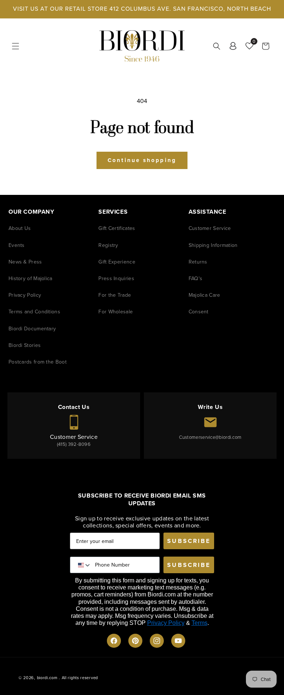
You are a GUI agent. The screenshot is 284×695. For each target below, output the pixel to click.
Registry (108, 245)
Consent (199, 312)
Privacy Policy (25, 295)
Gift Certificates (116, 228)
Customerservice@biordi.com (210, 437)
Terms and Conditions (34, 312)
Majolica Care (204, 295)
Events (17, 245)
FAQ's (196, 278)
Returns (198, 262)
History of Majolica (31, 278)
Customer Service (210, 228)
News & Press (25, 262)
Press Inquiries (116, 278)
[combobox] (82, 565)
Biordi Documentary (32, 329)
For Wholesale (115, 312)
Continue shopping (142, 160)
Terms (199, 623)
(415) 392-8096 (74, 444)
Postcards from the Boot (38, 362)
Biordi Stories (25, 345)
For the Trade (114, 295)
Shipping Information (213, 245)
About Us (20, 228)
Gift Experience (116, 262)
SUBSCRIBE (188, 541)
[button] (15, 46)
